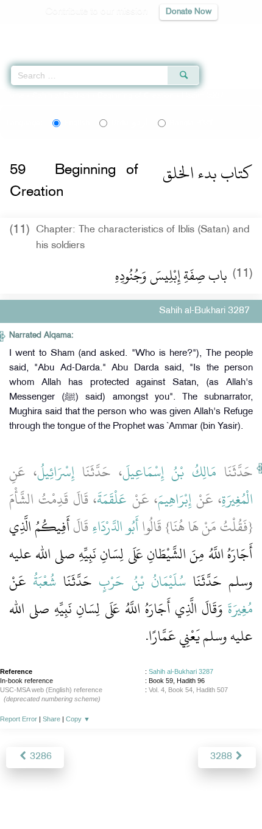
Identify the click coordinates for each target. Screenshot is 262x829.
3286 (39, 756)
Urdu (129, 123)
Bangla (191, 123)
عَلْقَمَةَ (112, 499)
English (77, 123)
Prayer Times (177, 34)
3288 (222, 756)
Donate (229, 793)
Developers (145, 793)
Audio (226, 34)
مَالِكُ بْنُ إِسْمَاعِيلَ (169, 472)
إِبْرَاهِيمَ (174, 499)
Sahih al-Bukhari (61, 96)
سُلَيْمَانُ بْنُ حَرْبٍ (142, 581)
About (30, 793)
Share (51, 719)
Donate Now (188, 12)
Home (14, 96)
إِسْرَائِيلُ (55, 472)
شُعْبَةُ (44, 581)
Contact (191, 793)
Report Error (18, 719)
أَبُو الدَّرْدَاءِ (115, 526)
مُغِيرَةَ (240, 609)
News (62, 793)
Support (98, 793)
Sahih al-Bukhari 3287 (181, 671)
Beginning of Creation (135, 96)
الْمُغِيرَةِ (237, 499)
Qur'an (82, 34)
